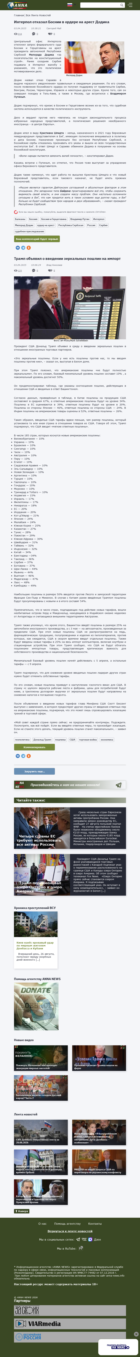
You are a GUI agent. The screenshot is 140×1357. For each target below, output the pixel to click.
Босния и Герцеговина (53, 219)
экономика (107, 739)
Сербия (103, 225)
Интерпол (98, 219)
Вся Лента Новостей (38, 15)
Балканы (20, 219)
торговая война (88, 739)
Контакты (95, 1223)
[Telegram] (23, 248)
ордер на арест (45, 225)
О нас (42, 1223)
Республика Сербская (70, 225)
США (72, 739)
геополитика (22, 739)
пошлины (60, 739)
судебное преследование (29, 231)
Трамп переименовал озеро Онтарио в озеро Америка (39, 887)
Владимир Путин (79, 219)
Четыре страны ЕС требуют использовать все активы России (39, 840)
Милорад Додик (24, 225)
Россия (91, 225)
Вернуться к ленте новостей (70, 1231)
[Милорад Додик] (94, 72)
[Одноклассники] (29, 248)
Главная (19, 15)
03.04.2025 (27, 28)
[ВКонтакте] (18, 248)
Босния (33, 219)
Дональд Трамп (42, 739)
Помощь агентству (67, 1223)
